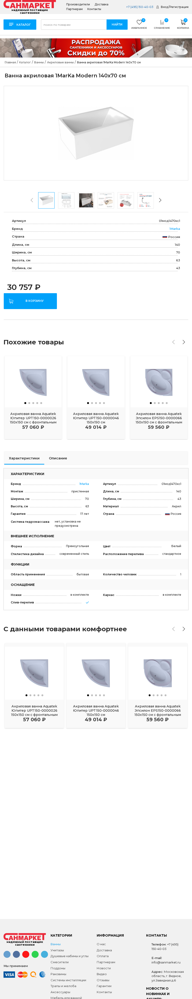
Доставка (101, 4)
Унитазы (57, 950)
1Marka (175, 229)
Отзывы (103, 980)
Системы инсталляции (68, 980)
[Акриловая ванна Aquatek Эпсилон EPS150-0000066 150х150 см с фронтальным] (158, 381)
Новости (104, 968)
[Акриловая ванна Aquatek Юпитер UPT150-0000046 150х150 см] (95, 381)
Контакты (94, 9)
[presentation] (32, 200)
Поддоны (58, 968)
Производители (78, 4)
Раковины (58, 974)
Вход (164, 7)
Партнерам (74, 9)
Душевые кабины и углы (70, 956)
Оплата (103, 956)
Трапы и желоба (63, 986)
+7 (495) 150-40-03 (139, 7)
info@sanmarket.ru (166, 962)
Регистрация (179, 7)
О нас (101, 944)
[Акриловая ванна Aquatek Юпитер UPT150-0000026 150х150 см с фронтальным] (33, 381)
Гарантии (104, 986)
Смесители (60, 962)
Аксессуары (60, 992)
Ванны (56, 944)
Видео (102, 974)
